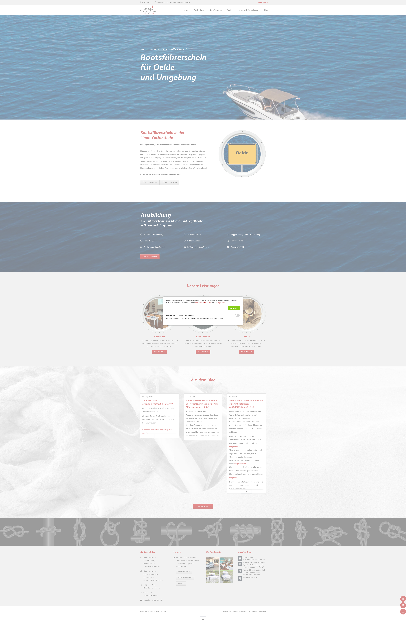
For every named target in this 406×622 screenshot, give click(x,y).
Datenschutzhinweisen (203, 303)
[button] (234, 308)
